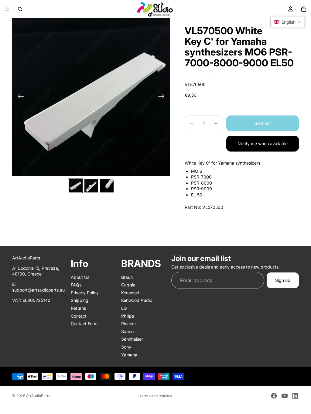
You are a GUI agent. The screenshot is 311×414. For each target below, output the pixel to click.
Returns (78, 308)
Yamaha (129, 354)
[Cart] (303, 9)
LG (124, 308)
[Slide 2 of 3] (91, 185)
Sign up (282, 280)
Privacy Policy (85, 292)
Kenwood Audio (136, 300)
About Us (80, 276)
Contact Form (84, 323)
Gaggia (128, 284)
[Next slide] (163, 97)
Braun (127, 276)
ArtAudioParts (38, 395)
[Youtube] (284, 395)
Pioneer (128, 323)
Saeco (127, 331)
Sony (126, 346)
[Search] (20, 9)
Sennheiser (132, 339)
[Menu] (7, 9)
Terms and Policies (155, 396)
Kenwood (130, 292)
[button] (288, 22)
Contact (79, 315)
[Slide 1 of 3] (75, 185)
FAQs (76, 284)
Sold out (263, 123)
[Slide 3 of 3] (107, 185)
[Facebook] (274, 395)
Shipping (79, 300)
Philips (127, 315)
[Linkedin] (295, 395)
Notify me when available (263, 143)
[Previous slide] (19, 97)
